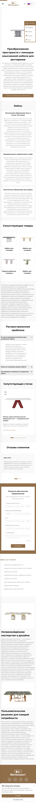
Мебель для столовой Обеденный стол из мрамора (9, 249)
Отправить (18, 546)
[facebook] (9, 779)
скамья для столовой (10, 578)
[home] (13, 3)
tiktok (29, 40)
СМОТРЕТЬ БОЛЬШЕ (9, 430)
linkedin (29, 31)
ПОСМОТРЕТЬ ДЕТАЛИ (9, 238)
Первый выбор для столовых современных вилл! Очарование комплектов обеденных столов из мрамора (9, 272)
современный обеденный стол (13, 565)
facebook (30, 27)
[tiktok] (26, 779)
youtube (29, 36)
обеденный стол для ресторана (14, 589)
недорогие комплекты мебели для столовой (18, 568)
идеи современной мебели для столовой (17, 582)
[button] (12, 437)
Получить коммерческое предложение (18, 95)
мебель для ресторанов (11, 585)
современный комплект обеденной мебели (17, 575)
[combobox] (9, 513)
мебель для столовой (10, 571)
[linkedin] (15, 779)
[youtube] (21, 779)
